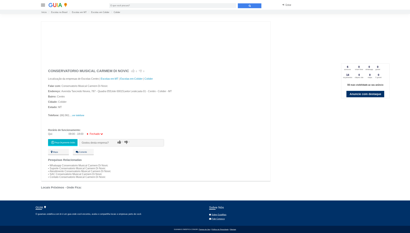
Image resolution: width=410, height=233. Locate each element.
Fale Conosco (218, 219)
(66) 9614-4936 (62, 115)
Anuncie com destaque (365, 94)
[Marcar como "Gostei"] (133, 71)
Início (44, 12)
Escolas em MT (79, 12)
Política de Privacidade (220, 229)
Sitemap (233, 229)
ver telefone (78, 115)
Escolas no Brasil (59, 12)
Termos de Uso (204, 229)
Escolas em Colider (100, 12)
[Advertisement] (144, 44)
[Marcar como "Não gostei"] (140, 71)
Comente (82, 152)
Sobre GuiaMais (219, 214)
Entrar (288, 5)
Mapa (55, 152)
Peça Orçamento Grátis (64, 142)
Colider (117, 12)
